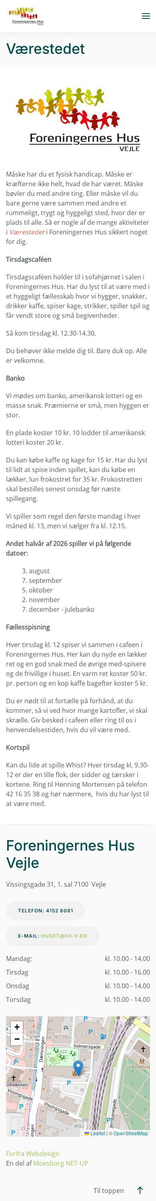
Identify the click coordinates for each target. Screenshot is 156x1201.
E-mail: (53, 936)
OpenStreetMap (131, 1133)
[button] (146, 16)
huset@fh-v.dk (64, 936)
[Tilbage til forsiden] (26, 16)
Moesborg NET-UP (60, 1163)
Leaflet (97, 1133)
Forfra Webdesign (33, 1153)
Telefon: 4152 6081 (45, 911)
